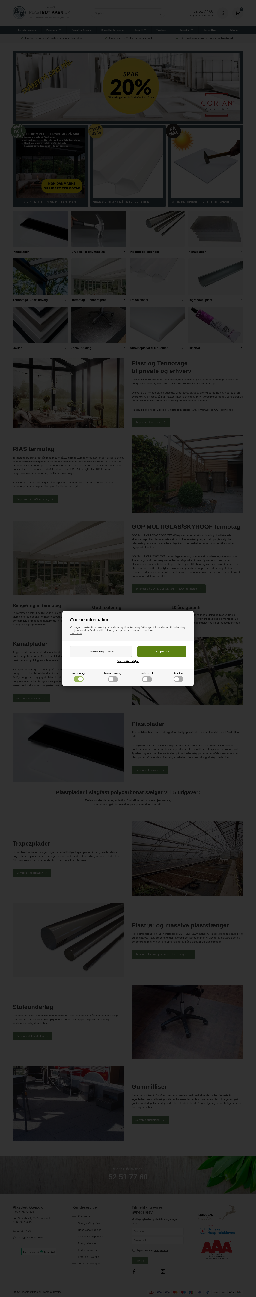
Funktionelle (147, 673)
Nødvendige (78, 673)
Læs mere (76, 633)
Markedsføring (112, 673)
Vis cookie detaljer (128, 661)
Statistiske (179, 673)
